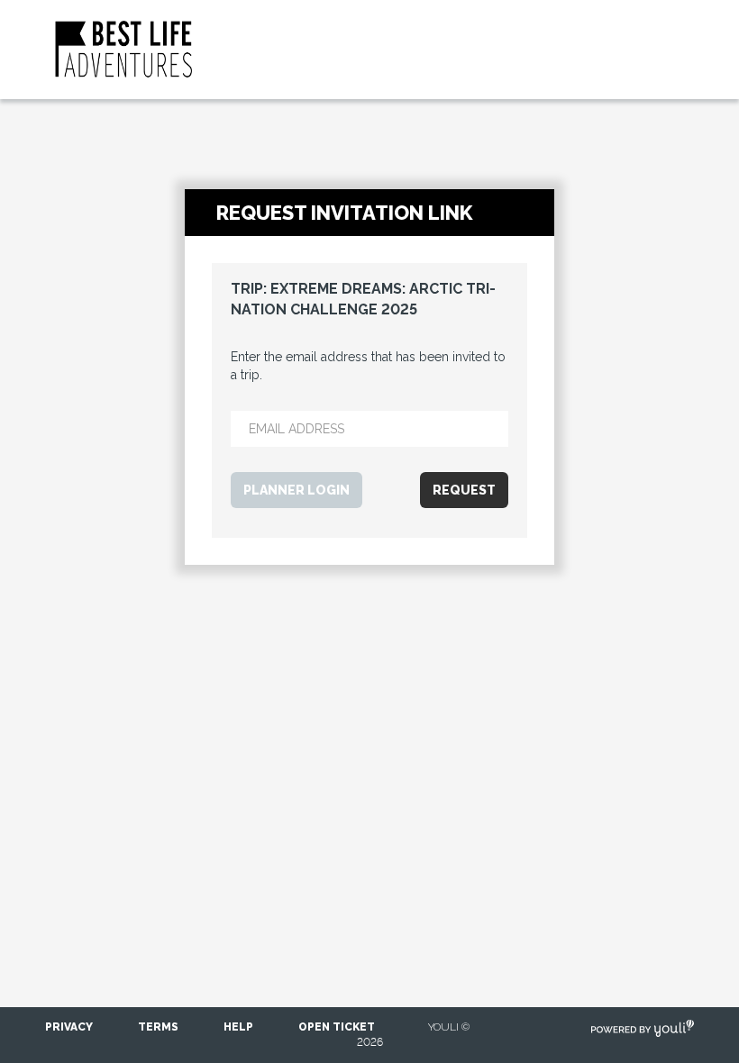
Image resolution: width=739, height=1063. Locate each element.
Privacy (69, 1027)
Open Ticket (336, 1027)
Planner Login (296, 490)
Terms (158, 1027)
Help (238, 1027)
